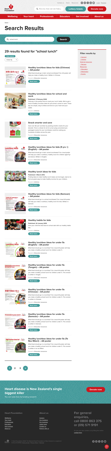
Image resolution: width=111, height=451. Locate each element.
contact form (78, 433)
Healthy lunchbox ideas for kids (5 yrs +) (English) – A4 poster (48, 148)
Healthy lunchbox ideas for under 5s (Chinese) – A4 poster (46, 290)
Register (103, 3)
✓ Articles (83, 59)
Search (63, 39)
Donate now (97, 9)
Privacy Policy (34, 443)
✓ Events (83, 74)
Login (98, 3)
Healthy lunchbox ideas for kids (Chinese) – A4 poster (49, 68)
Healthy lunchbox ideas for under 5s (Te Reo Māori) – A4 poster (48, 339)
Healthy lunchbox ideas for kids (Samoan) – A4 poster (49, 195)
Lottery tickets (76, 9)
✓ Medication (84, 72)
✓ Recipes (83, 64)
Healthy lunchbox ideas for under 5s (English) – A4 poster (46, 243)
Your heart (28, 16)
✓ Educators (84, 69)
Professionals (47, 16)
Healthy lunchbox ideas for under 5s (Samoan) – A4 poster (46, 315)
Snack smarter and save (40, 122)
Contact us (60, 3)
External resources (86, 62)
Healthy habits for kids (39, 220)
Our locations (43, 420)
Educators (65, 16)
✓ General (83, 57)
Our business (43, 422)
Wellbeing (13, 16)
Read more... (34, 81)
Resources (75, 3)
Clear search (10, 56)
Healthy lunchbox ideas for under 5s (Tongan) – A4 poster (46, 266)
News (68, 3)
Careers (41, 418)
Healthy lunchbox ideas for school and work (47, 94)
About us (99, 16)
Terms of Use (25, 443)
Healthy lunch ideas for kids (42, 171)
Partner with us (44, 428)
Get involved (82, 16)
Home (6, 22)
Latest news (43, 424)
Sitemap (41, 443)
